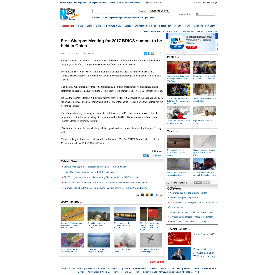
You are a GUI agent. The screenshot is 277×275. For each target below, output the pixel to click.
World (89, 26)
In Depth (101, 268)
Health (178, 26)
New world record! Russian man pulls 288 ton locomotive (204, 173)
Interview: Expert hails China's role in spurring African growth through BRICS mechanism (105, 187)
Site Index (134, 18)
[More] (152, 53)
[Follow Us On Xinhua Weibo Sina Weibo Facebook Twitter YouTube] (154, 2)
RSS (143, 18)
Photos (76, 3)
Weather (125, 18)
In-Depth (211, 26)
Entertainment (140, 26)
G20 (166, 31)
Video (83, 3)
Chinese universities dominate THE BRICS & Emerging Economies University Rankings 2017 (107, 182)
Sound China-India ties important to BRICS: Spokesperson (90, 171)
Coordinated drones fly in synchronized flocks (177, 173)
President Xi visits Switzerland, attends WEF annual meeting (204, 252)
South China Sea (182, 31)
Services (96, 18)
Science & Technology (161, 26)
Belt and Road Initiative (202, 31)
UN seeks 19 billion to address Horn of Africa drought (176, 152)
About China (93, 272)
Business (100, 26)
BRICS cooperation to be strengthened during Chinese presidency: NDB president (101, 177)
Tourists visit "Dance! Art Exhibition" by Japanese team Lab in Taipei (178, 101)
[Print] (147, 194)
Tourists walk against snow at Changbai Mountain (178, 121)
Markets (116, 18)
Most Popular (101, 3)
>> (178, 57)
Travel (187, 26)
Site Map (129, 272)
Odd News (199, 26)
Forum (91, 3)
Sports (128, 26)
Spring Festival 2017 (203, 234)
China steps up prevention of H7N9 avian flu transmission (204, 77)
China (80, 26)
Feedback (150, 18)
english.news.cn (173, 272)
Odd (179, 268)
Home (63, 268)
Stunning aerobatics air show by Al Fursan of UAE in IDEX (204, 152)
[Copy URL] (151, 194)
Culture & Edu (114, 26)
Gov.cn (81, 272)
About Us (106, 272)
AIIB (215, 31)
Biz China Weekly (133, 3)
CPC (171, 31)
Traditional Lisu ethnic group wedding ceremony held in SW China (178, 78)
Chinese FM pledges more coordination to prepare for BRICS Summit (95, 166)
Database (106, 18)
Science (153, 268)
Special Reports (116, 3)
